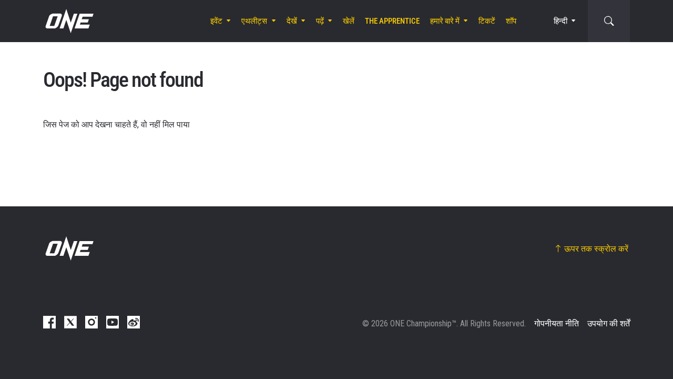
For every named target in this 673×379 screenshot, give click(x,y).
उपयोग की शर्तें (608, 323)
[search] (609, 21)
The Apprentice (392, 21)
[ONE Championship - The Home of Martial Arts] (68, 21)
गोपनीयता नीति (556, 323)
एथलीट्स (254, 21)
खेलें (348, 21)
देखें (292, 21)
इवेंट (216, 21)
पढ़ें (320, 21)
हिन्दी (560, 21)
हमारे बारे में (445, 21)
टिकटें (486, 21)
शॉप (511, 21)
